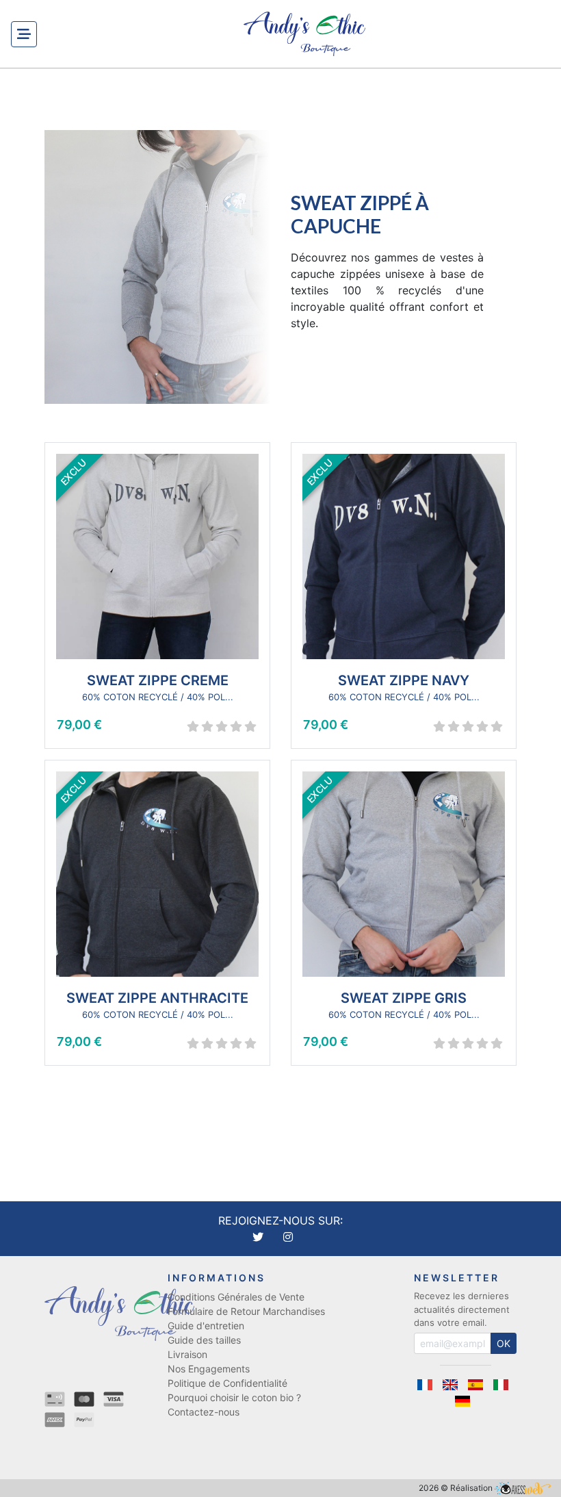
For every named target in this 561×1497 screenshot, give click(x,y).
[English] (454, 1385)
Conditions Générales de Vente (236, 1297)
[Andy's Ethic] (304, 34)
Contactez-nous (203, 1412)
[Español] (480, 1385)
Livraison (187, 1354)
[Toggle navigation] (24, 34)
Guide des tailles (204, 1340)
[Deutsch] (465, 1401)
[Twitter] (259, 1237)
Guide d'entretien (206, 1325)
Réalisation (472, 1488)
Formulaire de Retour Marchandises (246, 1311)
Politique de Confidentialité (227, 1383)
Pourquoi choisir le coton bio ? (234, 1397)
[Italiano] (503, 1385)
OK (503, 1343)
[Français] (429, 1385)
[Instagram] (288, 1237)
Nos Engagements (209, 1368)
